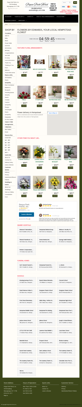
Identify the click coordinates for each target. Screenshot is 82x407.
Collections (60, 16)
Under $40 (8, 138)
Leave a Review (9, 165)
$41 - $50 (7, 140)
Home (6, 24)
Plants (6, 80)
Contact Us (8, 160)
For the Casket (9, 119)
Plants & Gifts (19, 16)
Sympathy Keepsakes (8, 116)
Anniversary (8, 48)
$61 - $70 (7, 145)
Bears (6, 40)
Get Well (7, 55)
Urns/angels (8, 109)
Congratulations (9, 53)
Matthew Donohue (47, 204)
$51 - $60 (7, 142)
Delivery (7, 172)
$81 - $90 (7, 150)
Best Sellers (8, 129)
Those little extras (10, 72)
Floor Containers (9, 85)
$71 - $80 (7, 147)
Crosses (7, 100)
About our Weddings (7, 188)
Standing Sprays (9, 92)
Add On (7, 36)
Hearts (7, 97)
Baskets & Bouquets (7, 89)
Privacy (7, 175)
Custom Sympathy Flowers (8, 105)
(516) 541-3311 (14, 8)
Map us (6, 395)
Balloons (7, 70)
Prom (6, 68)
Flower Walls (8, 43)
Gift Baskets (8, 77)
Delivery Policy (9, 162)
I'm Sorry (7, 58)
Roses (6, 132)
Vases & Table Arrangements (45, 16)
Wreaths (7, 95)
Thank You (8, 63)
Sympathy (30, 16)
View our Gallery (9, 192)
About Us (7, 157)
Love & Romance (9, 60)
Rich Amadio (46, 214)
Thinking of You (9, 65)
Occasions (8, 16)
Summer (7, 45)
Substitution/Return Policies (10, 178)
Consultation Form (8, 196)
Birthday (7, 50)
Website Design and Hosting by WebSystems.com (70, 404)
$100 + (6, 152)
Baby (6, 38)
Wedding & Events (10, 20)
